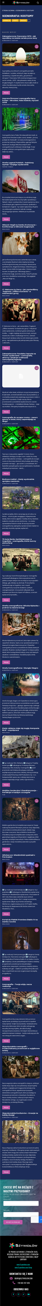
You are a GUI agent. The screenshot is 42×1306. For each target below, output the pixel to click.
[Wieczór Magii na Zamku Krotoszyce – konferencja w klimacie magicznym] (21, 243)
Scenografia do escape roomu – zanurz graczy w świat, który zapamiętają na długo (20, 419)
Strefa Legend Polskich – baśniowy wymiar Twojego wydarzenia (18, 164)
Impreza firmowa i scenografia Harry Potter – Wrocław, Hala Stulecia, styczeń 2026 (20, 100)
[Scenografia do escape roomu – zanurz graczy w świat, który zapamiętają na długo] (21, 438)
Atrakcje (6, 20)
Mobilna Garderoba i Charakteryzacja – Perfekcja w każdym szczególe (19, 791)
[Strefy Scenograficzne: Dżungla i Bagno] (21, 684)
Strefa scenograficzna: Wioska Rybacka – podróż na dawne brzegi (21, 607)
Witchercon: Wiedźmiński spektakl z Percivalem (18, 856)
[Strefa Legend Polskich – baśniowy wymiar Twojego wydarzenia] (21, 181)
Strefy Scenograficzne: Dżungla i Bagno (20, 668)
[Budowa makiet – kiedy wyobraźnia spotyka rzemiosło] (21, 498)
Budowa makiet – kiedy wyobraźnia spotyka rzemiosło (18, 480)
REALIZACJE (6, 229)
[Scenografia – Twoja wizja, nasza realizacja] (21, 1003)
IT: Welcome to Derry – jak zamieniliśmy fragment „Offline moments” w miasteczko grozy (20, 291)
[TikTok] (24, 1294)
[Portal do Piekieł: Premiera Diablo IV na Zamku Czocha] (21, 938)
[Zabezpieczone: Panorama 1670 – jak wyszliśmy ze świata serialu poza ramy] (21, 54)
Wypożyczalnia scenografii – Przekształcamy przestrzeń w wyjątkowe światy (21, 1048)
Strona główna (8, 10)
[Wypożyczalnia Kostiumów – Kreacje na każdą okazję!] (21, 1131)
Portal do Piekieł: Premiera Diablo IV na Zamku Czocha (20, 921)
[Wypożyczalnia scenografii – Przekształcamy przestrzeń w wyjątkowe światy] (21, 1067)
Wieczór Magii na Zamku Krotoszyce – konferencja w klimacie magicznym (19, 226)
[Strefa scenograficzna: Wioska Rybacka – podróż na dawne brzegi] (21, 624)
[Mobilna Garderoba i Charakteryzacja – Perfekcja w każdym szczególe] (21, 809)
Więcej (6, 93)
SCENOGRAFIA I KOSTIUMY (10, 40)
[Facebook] (13, 1294)
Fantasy (23, 20)
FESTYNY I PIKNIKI (7, 167)
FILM (3, 794)
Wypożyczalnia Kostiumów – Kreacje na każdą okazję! (20, 1114)
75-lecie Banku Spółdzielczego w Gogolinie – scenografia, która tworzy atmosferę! (19, 541)
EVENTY (15, 20)
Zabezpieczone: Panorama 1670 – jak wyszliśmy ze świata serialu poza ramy (19, 37)
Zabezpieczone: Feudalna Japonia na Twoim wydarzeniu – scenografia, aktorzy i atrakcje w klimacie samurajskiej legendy (19, 357)
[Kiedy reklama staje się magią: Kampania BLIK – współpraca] (21, 747)
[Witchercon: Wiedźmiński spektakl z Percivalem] (21, 873)
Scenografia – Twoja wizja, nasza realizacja (17, 985)
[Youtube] (29, 1294)
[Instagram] (18, 1294)
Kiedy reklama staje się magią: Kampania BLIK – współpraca (20, 729)
